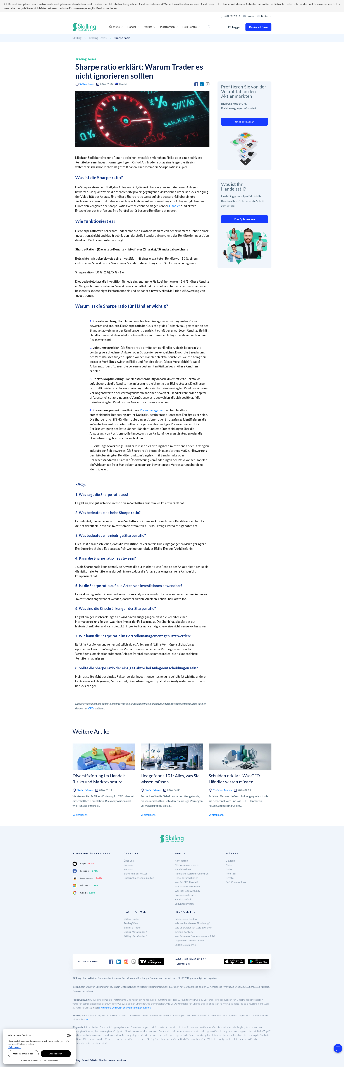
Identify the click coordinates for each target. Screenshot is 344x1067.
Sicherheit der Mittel (135, 873)
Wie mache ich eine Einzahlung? (192, 923)
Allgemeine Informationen (189, 940)
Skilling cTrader (132, 927)
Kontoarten (181, 860)
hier (86, 1019)
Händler (174, 206)
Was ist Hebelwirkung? (187, 890)
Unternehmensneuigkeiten (139, 877)
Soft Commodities (236, 882)
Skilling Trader (131, 918)
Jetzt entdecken (244, 121)
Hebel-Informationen (186, 877)
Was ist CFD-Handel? (186, 882)
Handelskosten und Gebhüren (192, 873)
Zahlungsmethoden (186, 918)
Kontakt (251, 16)
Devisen (230, 860)
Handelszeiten (183, 869)
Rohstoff (231, 873)
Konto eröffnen (258, 27)
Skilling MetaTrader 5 (135, 936)
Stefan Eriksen (85, 790)
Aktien (229, 864)
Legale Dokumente (185, 944)
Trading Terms (98, 37)
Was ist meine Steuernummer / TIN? (195, 936)
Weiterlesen (80, 814)
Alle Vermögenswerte (187, 864)
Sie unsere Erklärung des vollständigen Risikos (125, 1007)
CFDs (91, 708)
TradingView (131, 923)
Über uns (129, 860)
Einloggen (234, 27)
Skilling (77, 37)
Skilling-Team (86, 84)
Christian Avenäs (222, 790)
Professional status (186, 895)
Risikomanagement (153, 410)
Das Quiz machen (244, 219)
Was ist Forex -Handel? (187, 886)
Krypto (230, 877)
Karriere (128, 864)
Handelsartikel (183, 899)
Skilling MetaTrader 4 (135, 931)
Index (229, 869)
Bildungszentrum (184, 903)
